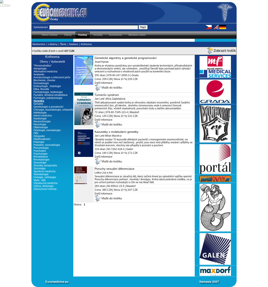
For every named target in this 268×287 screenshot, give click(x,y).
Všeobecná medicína (46, 183)
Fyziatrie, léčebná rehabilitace (51, 95)
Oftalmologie (41, 127)
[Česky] (208, 26)
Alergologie (40, 68)
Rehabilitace (41, 156)
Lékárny (52, 44)
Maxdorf (134, 112)
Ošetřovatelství (42, 139)
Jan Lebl (99, 98)
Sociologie (40, 168)
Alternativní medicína (45, 71)
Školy (63, 44)
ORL (36, 133)
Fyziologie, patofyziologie (48, 98)
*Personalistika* (43, 65)
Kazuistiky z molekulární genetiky (116, 131)
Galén (129, 149)
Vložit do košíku (111, 87)
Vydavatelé (58, 61)
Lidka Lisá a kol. (104, 172)
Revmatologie (41, 159)
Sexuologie (40, 162)
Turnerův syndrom (107, 95)
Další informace (103, 82)
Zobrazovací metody (45, 189)
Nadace (73, 44)
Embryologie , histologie (47, 86)
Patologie (39, 142)
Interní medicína (43, 115)
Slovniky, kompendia (45, 165)
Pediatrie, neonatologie (47, 145)
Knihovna (86, 44)
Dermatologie (41, 83)
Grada (135, 75)
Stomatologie (41, 174)
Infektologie (40, 112)
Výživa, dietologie (44, 186)
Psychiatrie (40, 150)
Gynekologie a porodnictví (48, 106)
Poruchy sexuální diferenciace (114, 168)
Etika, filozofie (41, 89)
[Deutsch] (222, 26)
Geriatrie (38, 103)
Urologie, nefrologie (45, 177)
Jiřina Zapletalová (115, 98)
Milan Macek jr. (113, 135)
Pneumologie (41, 147)
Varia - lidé (40, 180)
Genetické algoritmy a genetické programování (126, 58)
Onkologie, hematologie (47, 130)
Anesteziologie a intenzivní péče (52, 77)
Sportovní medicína (44, 171)
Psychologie (41, 153)
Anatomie (39, 74)
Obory (44, 61)
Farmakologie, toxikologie (48, 92)
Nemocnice (38, 44)
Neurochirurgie (42, 121)
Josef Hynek (102, 61)
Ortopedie (39, 136)
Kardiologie (40, 118)
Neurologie (40, 124)
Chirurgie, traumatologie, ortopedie (53, 109)
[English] (215, 26)
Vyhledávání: (41, 27)
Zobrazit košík (225, 51)
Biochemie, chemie (44, 80)
